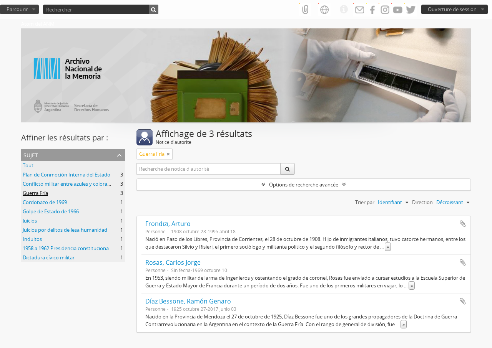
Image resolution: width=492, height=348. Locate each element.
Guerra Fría (35, 193)
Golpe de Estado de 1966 (51, 211)
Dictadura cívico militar (49, 257)
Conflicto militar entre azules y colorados (69, 183)
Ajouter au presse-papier (463, 224)
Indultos (32, 239)
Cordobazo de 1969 (45, 202)
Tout (28, 165)
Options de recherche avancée (303, 184)
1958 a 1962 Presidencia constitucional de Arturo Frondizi (88, 248)
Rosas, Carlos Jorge (173, 262)
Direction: (423, 202)
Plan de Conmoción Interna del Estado (66, 174)
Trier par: (365, 202)
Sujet (30, 154)
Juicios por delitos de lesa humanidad (65, 229)
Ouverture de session (452, 9)
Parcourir (17, 9)
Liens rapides (343, 9)
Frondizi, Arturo (168, 223)
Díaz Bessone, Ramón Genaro (188, 301)
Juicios (30, 220)
